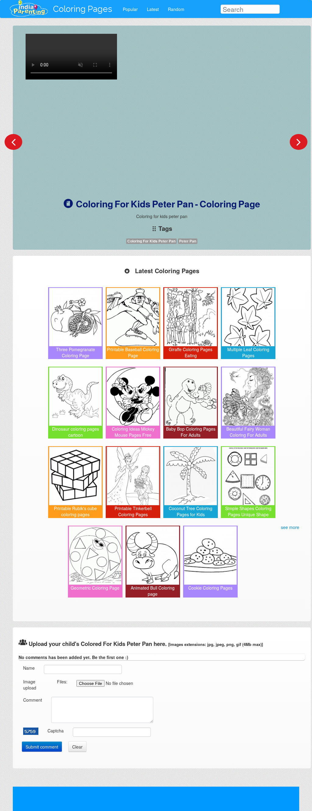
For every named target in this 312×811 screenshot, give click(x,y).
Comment (32, 700)
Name (29, 668)
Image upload (29, 685)
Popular (130, 9)
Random (176, 9)
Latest (153, 9)
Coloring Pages (82, 9)
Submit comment (42, 747)
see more (290, 527)
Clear (77, 747)
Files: (62, 682)
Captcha (56, 731)
